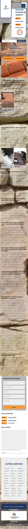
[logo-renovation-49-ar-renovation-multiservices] (14, 515)
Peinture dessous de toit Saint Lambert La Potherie (13, 481)
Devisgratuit (19, 32)
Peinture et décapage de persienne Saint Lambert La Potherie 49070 (21, 488)
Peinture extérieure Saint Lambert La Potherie (6, 486)
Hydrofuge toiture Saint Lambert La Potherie (14, 492)
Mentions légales (14, 509)
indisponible (19, 21)
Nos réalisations (8, 58)
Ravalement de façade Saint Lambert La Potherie (7, 473)
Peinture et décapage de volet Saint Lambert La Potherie (21, 473)
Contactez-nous (20, 58)
